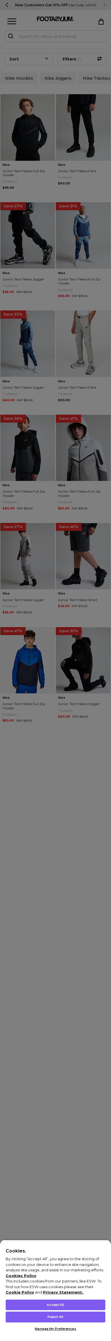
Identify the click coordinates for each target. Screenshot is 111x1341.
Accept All (55, 1305)
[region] (55, 1290)
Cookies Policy (21, 1275)
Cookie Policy (20, 1292)
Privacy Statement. (63, 1292)
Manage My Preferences (55, 1329)
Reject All (55, 1317)
